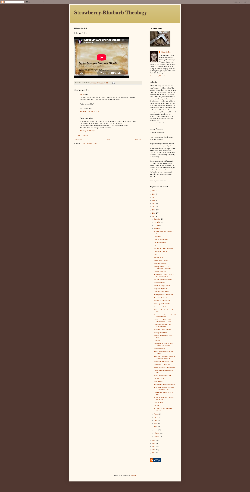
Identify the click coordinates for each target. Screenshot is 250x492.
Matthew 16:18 (158, 257)
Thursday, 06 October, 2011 (88, 131)
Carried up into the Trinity (162, 304)
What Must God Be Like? (162, 301)
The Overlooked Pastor (161, 239)
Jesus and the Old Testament (162, 375)
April (156, 427)
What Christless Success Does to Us (164, 232)
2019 (154, 194)
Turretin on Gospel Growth (162, 285)
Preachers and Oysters (160, 307)
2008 (154, 446)
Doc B (82, 94)
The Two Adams (159, 378)
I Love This (157, 236)
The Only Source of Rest (161, 292)
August (156, 414)
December (157, 219)
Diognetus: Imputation (160, 288)
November (157, 222)
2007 (154, 450)
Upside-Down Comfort (161, 260)
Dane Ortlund (166, 52)
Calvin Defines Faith (160, 242)
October (156, 225)
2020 (154, 191)
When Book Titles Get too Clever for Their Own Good (164, 388)
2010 (154, 440)
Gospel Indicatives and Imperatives (164, 367)
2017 (154, 197)
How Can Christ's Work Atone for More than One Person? (164, 357)
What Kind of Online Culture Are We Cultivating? (164, 398)
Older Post (138, 140)
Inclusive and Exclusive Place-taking (163, 336)
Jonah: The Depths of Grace (162, 329)
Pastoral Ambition (159, 282)
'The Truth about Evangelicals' (163, 279)
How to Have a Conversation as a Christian (164, 352)
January (156, 436)
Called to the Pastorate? (161, 251)
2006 (154, 453)
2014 (154, 207)
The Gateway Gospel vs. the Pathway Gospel (162, 325)
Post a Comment (82, 135)
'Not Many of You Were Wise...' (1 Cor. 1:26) (164, 409)
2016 (154, 200)
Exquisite (156, 405)
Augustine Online (159, 348)
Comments (157, 340)
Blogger (133, 475)
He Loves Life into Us (160, 298)
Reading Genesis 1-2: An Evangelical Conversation (162, 267)
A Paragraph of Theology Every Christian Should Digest (163, 344)
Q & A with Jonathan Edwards (163, 248)
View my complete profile (158, 76)
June (155, 420)
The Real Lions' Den (160, 271)
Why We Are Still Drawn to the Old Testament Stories (165, 316)
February (157, 433)
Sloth (155, 245)
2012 (154, 213)
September (157, 228)
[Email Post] (113, 83)
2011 (154, 216)
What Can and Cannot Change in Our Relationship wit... (164, 275)
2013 (154, 210)
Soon (155, 254)
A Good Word (158, 381)
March (156, 430)
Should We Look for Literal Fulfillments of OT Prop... (163, 320)
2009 (154, 443)
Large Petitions (158, 402)
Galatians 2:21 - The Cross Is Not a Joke (165, 311)
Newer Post (78, 140)
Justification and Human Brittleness (165, 384)
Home (108, 140)
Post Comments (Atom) (90, 143)
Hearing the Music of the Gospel (164, 295)
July (155, 417)
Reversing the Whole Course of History (163, 393)
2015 (154, 203)
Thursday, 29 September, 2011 (89, 111)
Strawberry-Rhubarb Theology (110, 12)
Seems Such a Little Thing (162, 364)
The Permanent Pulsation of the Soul (163, 371)
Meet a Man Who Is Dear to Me (163, 361)
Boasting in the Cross (160, 332)
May (155, 423)
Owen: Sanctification (160, 263)
